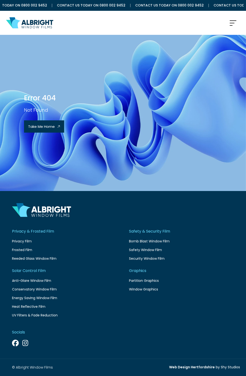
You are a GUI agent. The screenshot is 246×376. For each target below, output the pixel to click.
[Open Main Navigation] (233, 23)
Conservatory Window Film (34, 289)
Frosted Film (22, 249)
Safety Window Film (145, 249)
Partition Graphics (144, 280)
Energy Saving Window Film (34, 298)
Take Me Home (42, 126)
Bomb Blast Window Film (149, 241)
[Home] (27, 23)
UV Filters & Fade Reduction (35, 315)
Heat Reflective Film (28, 306)
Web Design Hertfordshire (192, 367)
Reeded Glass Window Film (34, 258)
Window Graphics (143, 289)
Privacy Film (22, 241)
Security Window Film (147, 258)
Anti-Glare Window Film (31, 280)
